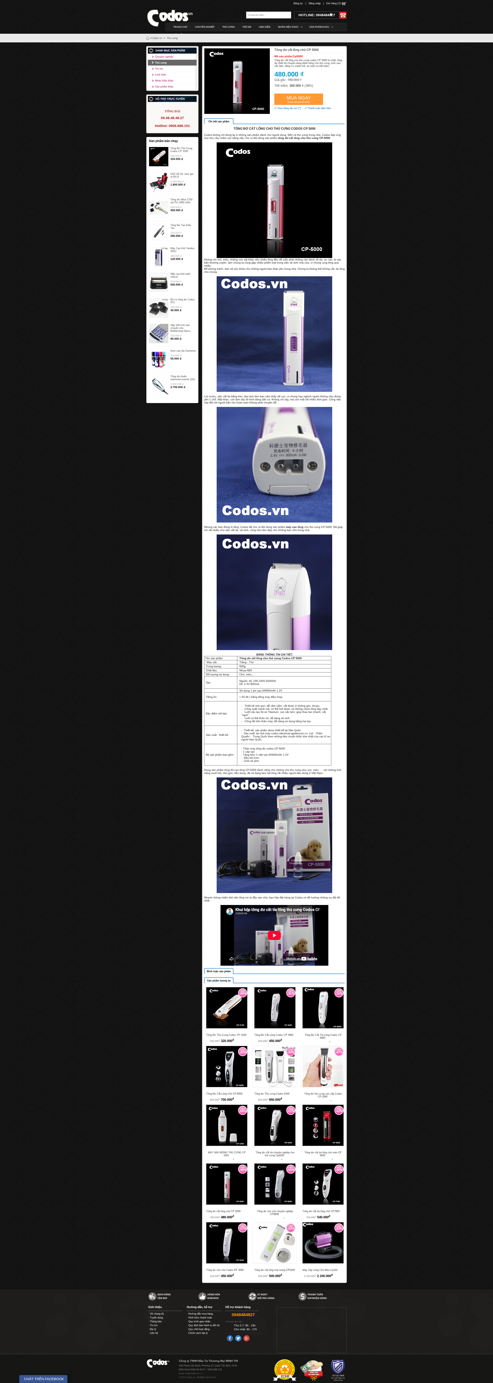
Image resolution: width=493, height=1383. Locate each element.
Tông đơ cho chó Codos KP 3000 (225, 1270)
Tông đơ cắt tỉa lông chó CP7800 (321, 1211)
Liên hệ (154, 1333)
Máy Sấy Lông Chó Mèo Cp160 (320, 1270)
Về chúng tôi (157, 1313)
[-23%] (274, 1262)
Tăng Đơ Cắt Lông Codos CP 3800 (273, 1034)
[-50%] (226, 1145)
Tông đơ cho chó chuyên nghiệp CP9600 (275, 1213)
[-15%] (274, 1203)
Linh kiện (160, 74)
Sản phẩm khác (164, 86)
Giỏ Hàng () (334, 3)
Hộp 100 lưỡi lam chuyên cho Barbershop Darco (180, 328)
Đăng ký (298, 3)
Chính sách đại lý (198, 1333)
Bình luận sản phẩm (219, 971)
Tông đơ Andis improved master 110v (182, 378)
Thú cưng (161, 62)
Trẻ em (159, 68)
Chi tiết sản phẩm (218, 121)
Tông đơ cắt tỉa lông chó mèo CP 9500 (323, 1154)
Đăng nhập (315, 3)
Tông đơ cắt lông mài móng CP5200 (274, 1270)
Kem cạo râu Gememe (183, 350)
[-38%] (226, 1203)
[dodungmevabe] (176, 18)
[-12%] (323, 1027)
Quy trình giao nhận (199, 1321)
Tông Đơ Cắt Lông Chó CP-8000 (224, 1093)
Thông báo (156, 1321)
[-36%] (226, 1027)
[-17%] (274, 1145)
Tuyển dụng (156, 1317)
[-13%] (323, 1145)
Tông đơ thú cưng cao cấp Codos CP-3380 (323, 1095)
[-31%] (274, 1027)
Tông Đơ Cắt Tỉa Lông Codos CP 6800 (323, 1036)
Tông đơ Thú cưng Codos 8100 (271, 1093)
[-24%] (274, 1086)
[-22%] (226, 1086)
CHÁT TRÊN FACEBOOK (44, 1379)
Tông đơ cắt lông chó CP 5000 (223, 1211)
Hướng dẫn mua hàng (200, 1313)
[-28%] (323, 1203)
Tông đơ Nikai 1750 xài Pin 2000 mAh (181, 201)
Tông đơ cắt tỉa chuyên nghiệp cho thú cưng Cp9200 (275, 1154)
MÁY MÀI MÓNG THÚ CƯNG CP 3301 (227, 1154)
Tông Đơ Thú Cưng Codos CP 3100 (181, 150)
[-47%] (323, 1086)
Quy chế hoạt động (199, 1329)
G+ (202, 1373)
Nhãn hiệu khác (164, 80)
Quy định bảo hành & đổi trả (204, 1325)
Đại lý (153, 1329)
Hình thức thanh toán (200, 1317)
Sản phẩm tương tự (219, 980)
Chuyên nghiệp (164, 56)
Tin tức (154, 1325)
